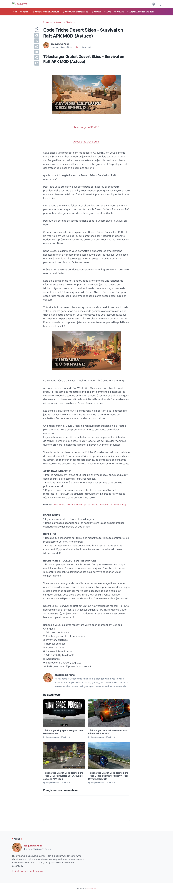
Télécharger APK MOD (86, 127)
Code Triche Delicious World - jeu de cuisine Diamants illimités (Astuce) (89, 504)
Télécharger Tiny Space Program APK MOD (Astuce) (63, 732)
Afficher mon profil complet (28, 871)
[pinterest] (36, 57)
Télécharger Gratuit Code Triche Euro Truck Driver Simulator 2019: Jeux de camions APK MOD (63, 775)
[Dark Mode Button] (153, 4)
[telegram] (36, 52)
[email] (36, 63)
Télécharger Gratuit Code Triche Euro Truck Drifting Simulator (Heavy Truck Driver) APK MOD (108, 775)
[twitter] (36, 40)
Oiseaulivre (91, 888)
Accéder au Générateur (86, 141)
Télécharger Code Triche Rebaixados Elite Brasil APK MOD (108, 732)
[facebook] (36, 35)
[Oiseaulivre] (21, 4)
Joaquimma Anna (33, 845)
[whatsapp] (36, 46)
